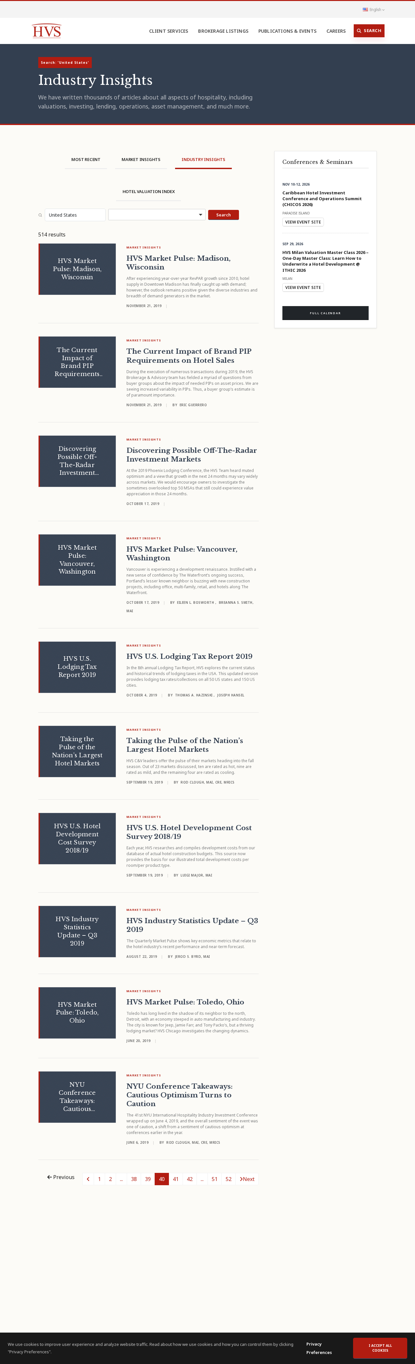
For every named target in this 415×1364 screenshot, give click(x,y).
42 (190, 1179)
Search (372, 30)
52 (228, 1179)
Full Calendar (325, 313)
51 (215, 1179)
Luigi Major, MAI (196, 875)
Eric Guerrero (193, 405)
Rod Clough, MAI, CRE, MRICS (208, 782)
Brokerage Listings (223, 31)
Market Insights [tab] (141, 159)
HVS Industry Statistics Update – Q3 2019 (192, 925)
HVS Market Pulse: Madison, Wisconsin (178, 262)
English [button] (375, 9)
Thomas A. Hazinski (194, 695)
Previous (63, 1177)
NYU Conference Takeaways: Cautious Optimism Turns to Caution (179, 1095)
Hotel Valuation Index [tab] (149, 191)
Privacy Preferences (319, 1348)
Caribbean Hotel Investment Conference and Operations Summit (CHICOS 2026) (322, 198)
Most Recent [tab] (86, 159)
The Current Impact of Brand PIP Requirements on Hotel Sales (188, 355)
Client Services (168, 31)
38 (134, 1179)
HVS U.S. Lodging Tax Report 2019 (189, 656)
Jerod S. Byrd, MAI (192, 956)
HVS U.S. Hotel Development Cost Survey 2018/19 (189, 832)
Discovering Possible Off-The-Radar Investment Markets (191, 455)
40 (162, 1179)
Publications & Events (287, 31)
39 (148, 1179)
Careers (336, 31)
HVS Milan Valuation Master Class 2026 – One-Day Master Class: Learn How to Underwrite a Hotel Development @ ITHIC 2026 (325, 261)
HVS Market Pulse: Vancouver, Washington (181, 553)
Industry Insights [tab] (203, 159)
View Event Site (303, 222)
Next (249, 1179)
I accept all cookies (380, 1348)
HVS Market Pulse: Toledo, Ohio (185, 1002)
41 (176, 1179)
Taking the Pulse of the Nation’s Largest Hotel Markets (184, 745)
